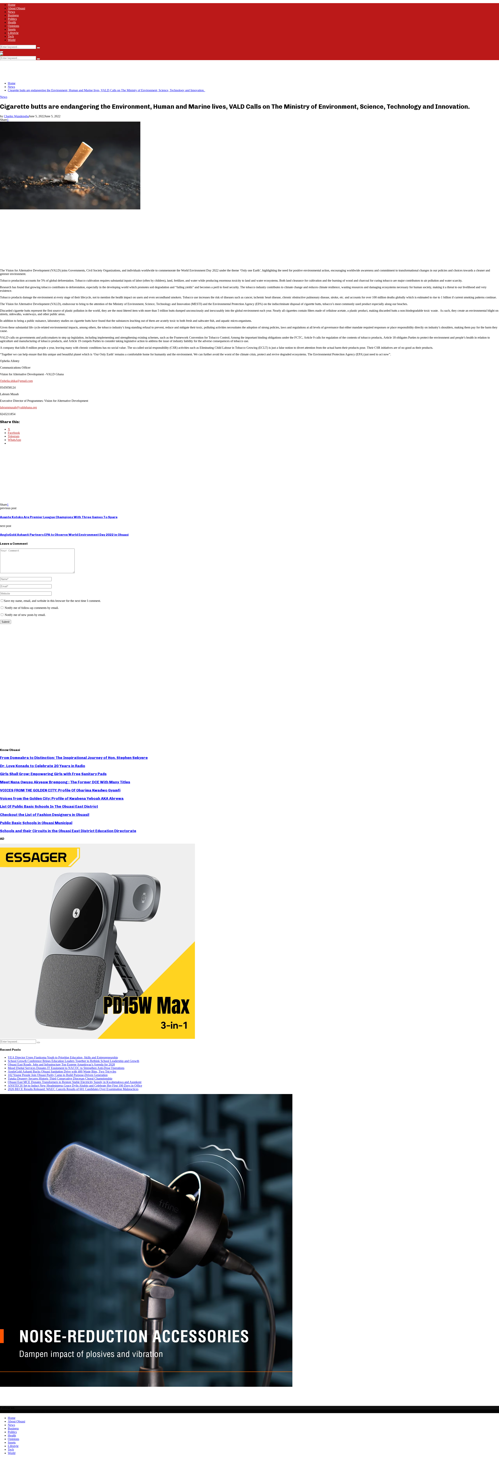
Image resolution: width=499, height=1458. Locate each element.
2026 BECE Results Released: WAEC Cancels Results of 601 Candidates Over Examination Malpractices (73, 1089)
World (11, 40)
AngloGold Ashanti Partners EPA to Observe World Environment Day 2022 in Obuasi (64, 534)
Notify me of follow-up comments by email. (32, 607)
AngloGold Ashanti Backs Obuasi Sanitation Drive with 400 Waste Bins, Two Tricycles (62, 1071)
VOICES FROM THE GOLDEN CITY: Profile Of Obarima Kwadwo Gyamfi (60, 790)
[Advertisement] (71, 69)
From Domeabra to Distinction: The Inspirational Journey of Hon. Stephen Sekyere (74, 757)
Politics (12, 18)
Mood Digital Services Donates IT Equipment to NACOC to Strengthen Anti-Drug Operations (66, 1068)
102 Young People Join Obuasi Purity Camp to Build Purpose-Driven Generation (58, 1075)
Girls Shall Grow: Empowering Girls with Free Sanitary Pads (53, 774)
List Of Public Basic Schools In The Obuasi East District (49, 806)
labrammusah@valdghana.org (18, 407)
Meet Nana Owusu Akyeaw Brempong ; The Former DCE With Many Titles (65, 782)
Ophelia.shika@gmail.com (16, 381)
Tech (11, 36)
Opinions (13, 26)
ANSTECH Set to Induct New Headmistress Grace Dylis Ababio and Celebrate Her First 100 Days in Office (75, 1085)
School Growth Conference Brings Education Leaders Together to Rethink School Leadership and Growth (73, 1061)
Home (11, 4)
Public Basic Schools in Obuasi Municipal (36, 823)
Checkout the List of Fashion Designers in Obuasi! (44, 814)
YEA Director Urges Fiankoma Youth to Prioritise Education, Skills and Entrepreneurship (63, 1057)
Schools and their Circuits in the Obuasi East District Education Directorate (68, 831)
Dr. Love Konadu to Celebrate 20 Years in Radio (42, 766)
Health (12, 22)
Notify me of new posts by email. (25, 614)
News (11, 11)
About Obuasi (16, 8)
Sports (12, 29)
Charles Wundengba (16, 116)
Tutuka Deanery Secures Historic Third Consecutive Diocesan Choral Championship (60, 1078)
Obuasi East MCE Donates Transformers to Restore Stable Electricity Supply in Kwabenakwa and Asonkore (75, 1082)
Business (13, 15)
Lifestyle (13, 33)
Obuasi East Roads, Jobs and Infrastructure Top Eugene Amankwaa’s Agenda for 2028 (61, 1064)
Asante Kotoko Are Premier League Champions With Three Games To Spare (59, 517)
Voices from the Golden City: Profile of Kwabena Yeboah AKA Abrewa (62, 798)
